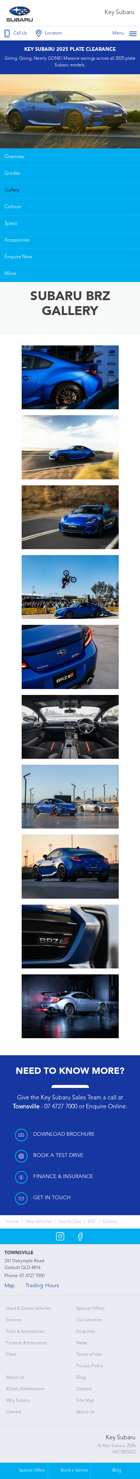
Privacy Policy (89, 1366)
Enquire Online (106, 1107)
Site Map (85, 1400)
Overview (14, 156)
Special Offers (90, 1308)
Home (12, 1222)
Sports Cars (70, 1222)
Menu (118, 33)
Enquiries (85, 1331)
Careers (83, 1389)
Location (53, 33)
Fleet (11, 1354)
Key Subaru (119, 13)
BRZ (92, 1222)
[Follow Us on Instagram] (60, 1236)
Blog (80, 1377)
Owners (13, 1412)
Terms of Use (89, 1354)
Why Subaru (18, 1400)
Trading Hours (42, 1285)
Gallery (11, 190)
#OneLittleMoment (25, 1389)
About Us (15, 1377)
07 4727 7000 (60, 1107)
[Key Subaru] (21, 13)
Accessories (17, 240)
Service (13, 1320)
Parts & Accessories (25, 1331)
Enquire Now (18, 257)
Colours (12, 206)
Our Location (89, 1320)
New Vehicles (38, 1222)
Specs (10, 223)
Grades (12, 173)
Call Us (20, 33)
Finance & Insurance (26, 1343)
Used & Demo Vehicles (28, 1308)
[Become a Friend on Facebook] (80, 1236)
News (81, 1343)
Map (9, 1285)
